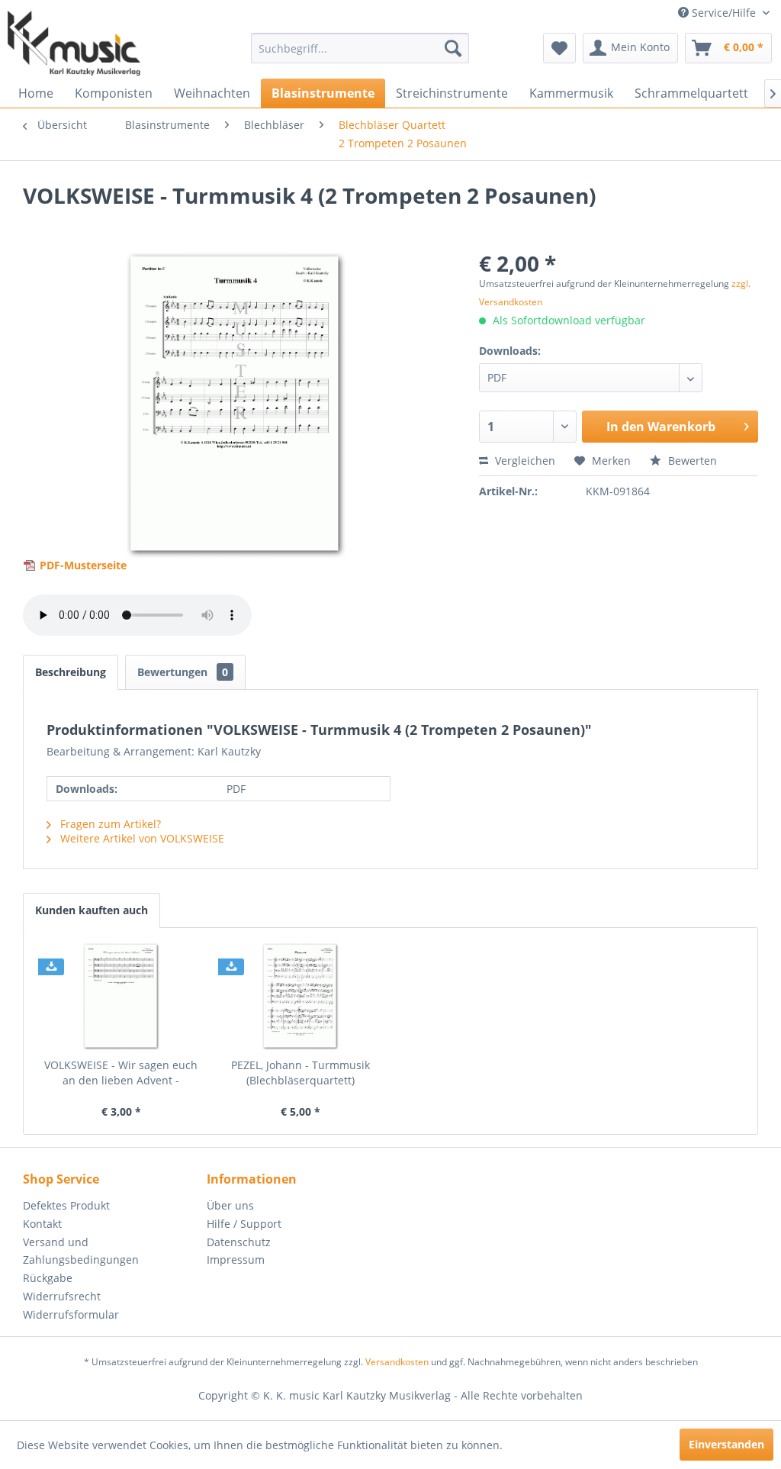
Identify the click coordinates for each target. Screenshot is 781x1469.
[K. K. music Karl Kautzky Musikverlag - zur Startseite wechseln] (74, 43)
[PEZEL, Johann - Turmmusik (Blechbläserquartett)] (301, 996)
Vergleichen (523, 460)
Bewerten (691, 460)
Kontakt (42, 1223)
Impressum (236, 1259)
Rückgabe (47, 1278)
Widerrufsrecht (62, 1296)
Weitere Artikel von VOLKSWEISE (140, 838)
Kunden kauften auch (91, 910)
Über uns (230, 1205)
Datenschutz (239, 1242)
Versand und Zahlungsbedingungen (81, 1251)
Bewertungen (182, 672)
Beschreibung (70, 672)
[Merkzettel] (559, 48)
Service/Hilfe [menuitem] (724, 12)
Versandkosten (397, 1361)
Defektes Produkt (66, 1205)
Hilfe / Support (244, 1223)
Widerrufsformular (71, 1314)
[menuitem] (360, 48)
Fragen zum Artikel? (109, 824)
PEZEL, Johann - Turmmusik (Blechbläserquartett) (300, 1072)
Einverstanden (726, 1444)
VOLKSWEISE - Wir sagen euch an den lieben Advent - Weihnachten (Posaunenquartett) (121, 1073)
